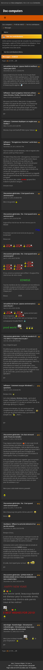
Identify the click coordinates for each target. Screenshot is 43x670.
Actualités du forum (11, 66)
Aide (12, 663)
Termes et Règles (20, 663)
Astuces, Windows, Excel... (19, 398)
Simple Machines (23, 665)
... (14, 61)
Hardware (7, 524)
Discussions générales (12, 193)
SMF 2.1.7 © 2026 (13, 665)
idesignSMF (32, 665)
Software (7, 93)
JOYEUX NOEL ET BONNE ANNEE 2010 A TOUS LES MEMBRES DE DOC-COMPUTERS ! (20, 577)
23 (16, 61)
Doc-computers (12, 10)
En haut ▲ (29, 663)
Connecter (36, 3)
